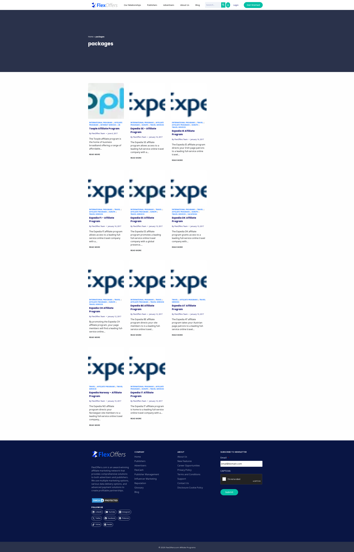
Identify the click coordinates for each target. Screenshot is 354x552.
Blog (197, 5)
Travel (200, 123)
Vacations (192, 214)
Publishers (139, 461)
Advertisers (140, 465)
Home (90, 36)
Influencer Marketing (145, 478)
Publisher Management (146, 474)
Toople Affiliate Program (104, 128)
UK (119, 125)
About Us (182, 456)
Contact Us (183, 483)
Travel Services (157, 125)
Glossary (139, 487)
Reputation (140, 483)
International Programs (100, 123)
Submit (229, 492)
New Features (184, 461)
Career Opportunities (188, 465)
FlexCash (139, 469)
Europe (145, 125)
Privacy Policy (184, 469)
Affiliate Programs (181, 125)
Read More (94, 154)
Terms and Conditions (188, 474)
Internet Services (108, 125)
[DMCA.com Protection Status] (112, 500)
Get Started (253, 5)
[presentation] (106, 101)
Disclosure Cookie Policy (190, 487)
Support (181, 478)
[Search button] (223, 5)
